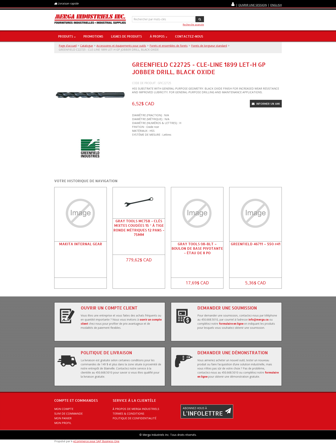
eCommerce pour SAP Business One (96, 441)
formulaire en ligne (231, 323)
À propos (157, 36)
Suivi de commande (68, 413)
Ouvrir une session (252, 5)
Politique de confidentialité (134, 418)
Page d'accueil (68, 45)
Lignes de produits (126, 36)
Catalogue (86, 45)
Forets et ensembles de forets (169, 45)
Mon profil (62, 423)
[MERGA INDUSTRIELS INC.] (90, 19)
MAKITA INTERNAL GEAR (80, 244)
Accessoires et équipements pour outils (121, 45)
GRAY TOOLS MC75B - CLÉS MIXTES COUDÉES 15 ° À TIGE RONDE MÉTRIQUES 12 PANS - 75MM (138, 228)
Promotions (93, 36)
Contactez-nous (189, 36)
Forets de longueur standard (209, 45)
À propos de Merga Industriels (136, 409)
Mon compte (63, 409)
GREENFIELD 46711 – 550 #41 (255, 244)
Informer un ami (268, 103)
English (276, 5)
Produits (65, 36)
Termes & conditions (128, 413)
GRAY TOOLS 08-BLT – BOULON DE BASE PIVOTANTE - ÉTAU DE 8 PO (197, 248)
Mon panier (63, 418)
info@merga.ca (258, 319)
